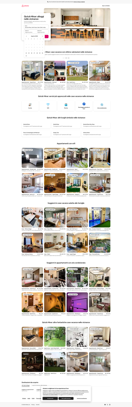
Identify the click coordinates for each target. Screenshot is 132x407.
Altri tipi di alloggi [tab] (26, 385)
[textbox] (30, 32)
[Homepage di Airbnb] (25, 6)
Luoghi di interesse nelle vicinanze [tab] (39, 385)
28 (37, 53)
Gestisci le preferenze (82, 398)
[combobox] (36, 27)
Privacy (33, 404)
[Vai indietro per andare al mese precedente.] (26, 36)
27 (34, 53)
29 (39, 53)
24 (26, 53)
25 (28, 53)
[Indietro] (63, 58)
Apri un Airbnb (106, 5)
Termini (37, 404)
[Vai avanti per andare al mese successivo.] (42, 36)
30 (42, 53)
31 (26, 55)
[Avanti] (68, 58)
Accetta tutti (50, 398)
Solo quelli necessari (66, 398)
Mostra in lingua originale (79, 1)
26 (31, 53)
